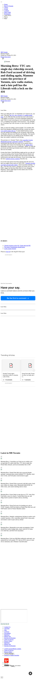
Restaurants (7, 14)
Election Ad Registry (10, 638)
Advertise (7, 628)
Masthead (7, 635)
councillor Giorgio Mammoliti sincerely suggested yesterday (17, 140)
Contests (6, 10)
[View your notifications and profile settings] (30, 673)
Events (6, 9)
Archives (6, 631)
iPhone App (7, 636)
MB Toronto (4, 52)
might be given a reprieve (13, 158)
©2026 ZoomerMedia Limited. (12, 649)
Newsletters (7, 633)
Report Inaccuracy (6, 57)
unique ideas (29, 145)
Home (6, 4)
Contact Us (7, 627)
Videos (6, 7)
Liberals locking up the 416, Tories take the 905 (17, 245)
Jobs (5, 630)
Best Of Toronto (8, 6)
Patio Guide (7, 12)
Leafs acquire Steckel (10, 248)
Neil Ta (8, 251)
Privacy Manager (9, 653)
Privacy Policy (8, 641)
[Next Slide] (34, 370)
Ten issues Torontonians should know (14, 247)
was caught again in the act (8, 131)
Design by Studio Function (11, 655)
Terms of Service (9, 639)
